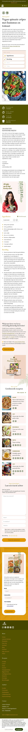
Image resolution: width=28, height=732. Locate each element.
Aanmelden (14, 45)
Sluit (25, 5)
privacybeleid (20, 39)
